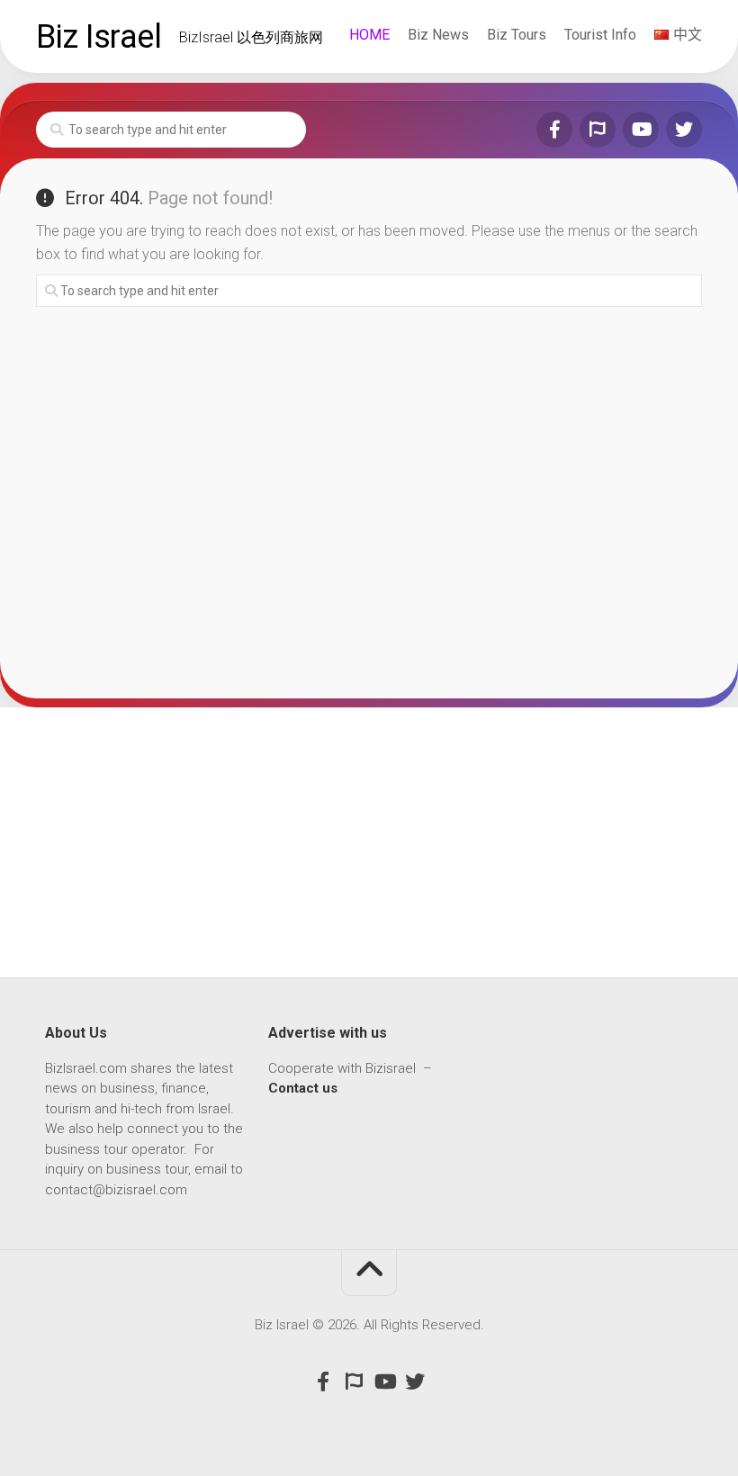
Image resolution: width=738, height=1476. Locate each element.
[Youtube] (641, 130)
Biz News (438, 34)
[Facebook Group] (598, 130)
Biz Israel (98, 37)
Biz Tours (516, 34)
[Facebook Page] (554, 130)
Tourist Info (600, 34)
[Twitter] (684, 130)
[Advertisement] (369, 842)
